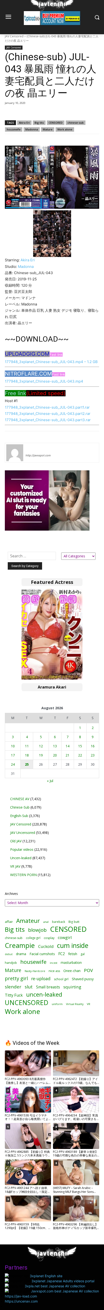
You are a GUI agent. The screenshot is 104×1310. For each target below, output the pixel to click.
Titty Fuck (14, 995)
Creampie (20, 945)
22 (80, 755)
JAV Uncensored (22, 832)
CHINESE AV (19, 799)
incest (53, 963)
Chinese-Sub (20, 807)
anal (46, 922)
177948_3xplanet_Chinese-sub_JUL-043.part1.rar (47, 407)
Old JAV (16, 841)
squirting (72, 986)
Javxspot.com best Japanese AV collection (65, 1291)
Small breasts (48, 987)
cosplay (49, 938)
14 (67, 746)
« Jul (50, 780)
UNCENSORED (26, 1002)
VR (88, 1004)
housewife (14, 129)
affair (9, 921)
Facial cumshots (42, 954)
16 (93, 746)
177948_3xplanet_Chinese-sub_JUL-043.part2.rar (47, 413)
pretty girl (16, 978)
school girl (61, 979)
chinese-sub (75, 122)
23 (93, 755)
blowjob (37, 929)
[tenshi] (14, 452)
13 (55, 746)
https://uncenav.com (21, 1301)
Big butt (73, 922)
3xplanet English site (46, 1276)
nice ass (54, 971)
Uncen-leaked (20, 858)
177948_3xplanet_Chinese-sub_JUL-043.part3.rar (48, 420)
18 (27, 755)
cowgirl (65, 937)
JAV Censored (14, 36)
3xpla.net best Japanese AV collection (55, 1286)
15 (80, 746)
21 (67, 755)
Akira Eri (24, 122)
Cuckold (46, 946)
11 (27, 746)
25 (27, 764)
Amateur (28, 920)
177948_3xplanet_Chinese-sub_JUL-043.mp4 (44, 381)
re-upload (41, 978)
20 (55, 755)
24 (13, 764)
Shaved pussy (83, 979)
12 (41, 746)
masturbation (71, 962)
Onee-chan (72, 970)
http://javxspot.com (38, 455)
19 (41, 755)
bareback (58, 922)
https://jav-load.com (21, 1296)
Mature (47, 129)
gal (83, 954)
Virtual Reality (74, 1004)
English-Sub (19, 815)
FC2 (61, 953)
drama (21, 954)
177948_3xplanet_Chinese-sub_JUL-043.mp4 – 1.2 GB (51, 361)
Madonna (31, 129)
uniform (57, 1004)
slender (13, 986)
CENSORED (56, 122)
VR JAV (15, 866)
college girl (33, 938)
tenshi (31, 448)
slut (29, 986)
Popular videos (21, 849)
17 (13, 755)
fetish (72, 953)
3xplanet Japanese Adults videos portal (62, 1281)
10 (13, 746)
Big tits (39, 122)
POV (88, 970)
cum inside (72, 945)
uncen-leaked (44, 994)
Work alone (64, 129)
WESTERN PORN (23, 874)
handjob (11, 963)
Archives (11, 893)
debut (9, 954)
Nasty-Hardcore (35, 971)
